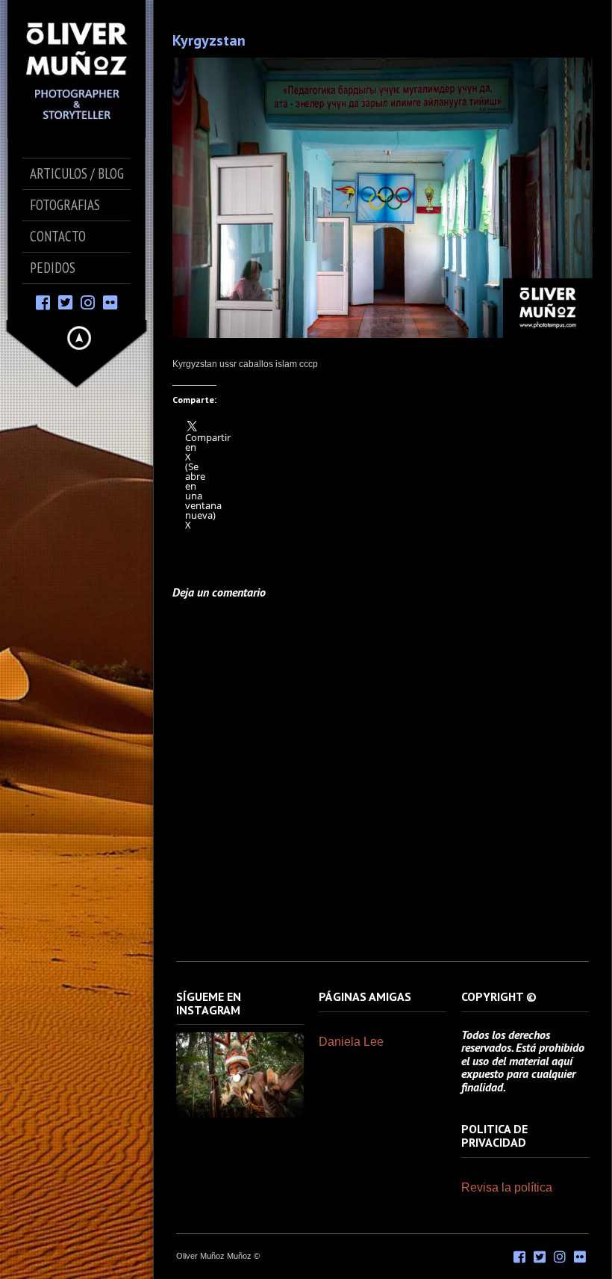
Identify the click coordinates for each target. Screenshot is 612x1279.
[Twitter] (65, 301)
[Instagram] (88, 301)
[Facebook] (43, 301)
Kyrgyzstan (209, 40)
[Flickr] (110, 301)
